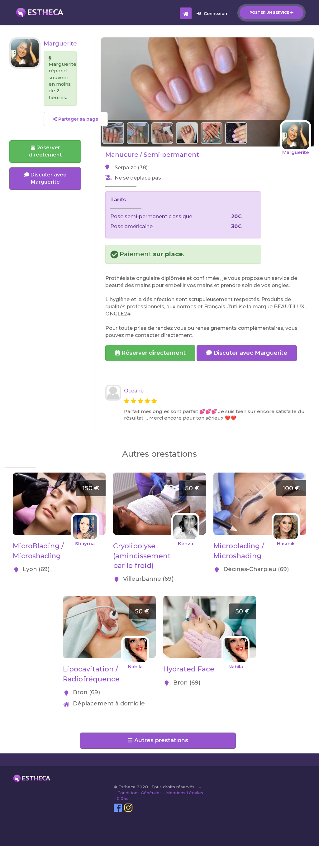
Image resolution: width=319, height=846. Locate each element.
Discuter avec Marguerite (249, 352)
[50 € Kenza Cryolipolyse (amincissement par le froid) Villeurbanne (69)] (159, 476)
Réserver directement (153, 352)
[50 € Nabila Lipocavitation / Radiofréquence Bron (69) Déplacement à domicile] (109, 599)
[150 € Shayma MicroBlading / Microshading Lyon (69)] (59, 476)
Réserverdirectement (45, 151)
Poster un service (269, 12)
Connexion (215, 13)
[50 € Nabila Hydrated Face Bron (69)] (209, 599)
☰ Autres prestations (158, 740)
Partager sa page (77, 119)
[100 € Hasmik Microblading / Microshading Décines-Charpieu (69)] (259, 476)
